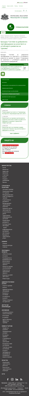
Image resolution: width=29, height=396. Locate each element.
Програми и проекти (9, 35)
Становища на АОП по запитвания (7, 340)
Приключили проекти (7, 88)
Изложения (5, 310)
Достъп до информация (6, 305)
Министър (5, 169)
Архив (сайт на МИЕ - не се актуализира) (16, 388)
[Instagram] (12, 379)
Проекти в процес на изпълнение (10, 91)
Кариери (4, 7)
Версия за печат (3, 74)
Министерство (6, 165)
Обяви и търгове (7, 326)
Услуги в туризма (7, 285)
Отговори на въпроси (6, 297)
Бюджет (5, 177)
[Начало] (14, 20)
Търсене (4, 5)
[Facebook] (7, 379)
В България (6, 315)
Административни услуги (7, 282)
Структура (5, 175)
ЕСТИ (3, 374)
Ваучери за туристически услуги (6, 236)
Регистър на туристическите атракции (7, 369)
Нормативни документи (6, 221)
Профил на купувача (6, 328)
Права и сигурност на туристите (8, 300)
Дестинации (6, 233)
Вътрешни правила (5, 335)
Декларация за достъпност (8, 388)
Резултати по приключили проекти (10, 94)
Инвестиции (5, 99)
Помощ (16, 5)
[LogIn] (26, 10)
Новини (4, 241)
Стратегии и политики (6, 186)
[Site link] (11, 31)
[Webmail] (24, 10)
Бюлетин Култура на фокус (7, 246)
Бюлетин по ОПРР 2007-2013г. (9, 96)
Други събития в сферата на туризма (7, 321)
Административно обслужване (8, 290)
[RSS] (21, 379)
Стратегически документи (7, 200)
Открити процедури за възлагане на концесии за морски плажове (7, 354)
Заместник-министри (6, 172)
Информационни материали (7, 230)
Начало (2, 35)
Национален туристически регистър (6, 364)
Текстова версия (18, 10)
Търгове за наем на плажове (7, 347)
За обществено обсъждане (7, 224)
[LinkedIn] (16, 379)
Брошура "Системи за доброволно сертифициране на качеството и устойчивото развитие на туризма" (11, 68)
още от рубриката (14, 133)
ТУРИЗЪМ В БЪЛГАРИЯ (21, 27)
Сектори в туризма (8, 189)
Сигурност (20, 388)
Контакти (21, 5)
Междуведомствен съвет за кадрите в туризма (8, 196)
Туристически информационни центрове (7, 217)
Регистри (5, 360)
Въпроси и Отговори (5, 293)
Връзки (5, 182)
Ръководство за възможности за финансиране (14, 85)
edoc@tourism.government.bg (16, 386)
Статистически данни (7, 212)
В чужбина (5, 317)
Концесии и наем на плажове (7, 344)
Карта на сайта (10, 5)
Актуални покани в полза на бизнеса (8, 312)
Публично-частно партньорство (7, 209)
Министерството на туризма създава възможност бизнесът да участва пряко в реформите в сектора (13, 128)
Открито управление (6, 179)
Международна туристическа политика (7, 205)
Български (21, 2)
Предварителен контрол (7, 332)
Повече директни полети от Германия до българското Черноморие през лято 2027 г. (14, 112)
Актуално (4, 82)
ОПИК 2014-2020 (5, 79)
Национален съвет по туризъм (8, 192)
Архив (5, 227)
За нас (4, 167)
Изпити (5, 287)
